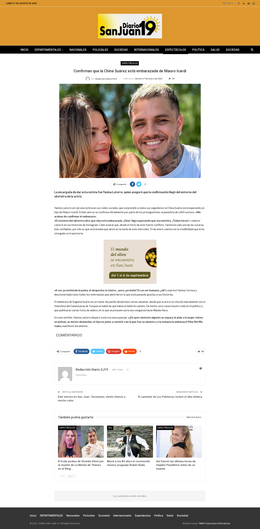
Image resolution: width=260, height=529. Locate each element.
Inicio (24, 49)
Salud (215, 49)
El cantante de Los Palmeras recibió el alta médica (170, 396)
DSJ (110, 427)
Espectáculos (175, 49)
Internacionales (146, 49)
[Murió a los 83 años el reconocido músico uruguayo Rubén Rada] (130, 442)
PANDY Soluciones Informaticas (214, 523)
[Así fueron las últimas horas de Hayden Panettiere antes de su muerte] (179, 442)
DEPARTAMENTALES (48, 49)
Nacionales (78, 49)
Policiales (100, 49)
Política (198, 49)
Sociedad (121, 49)
